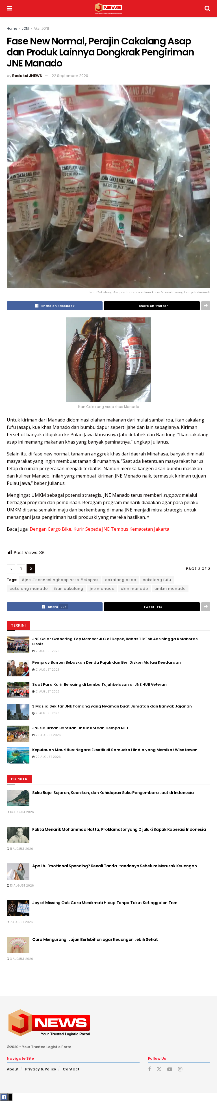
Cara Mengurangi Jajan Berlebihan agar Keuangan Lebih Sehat (95, 939)
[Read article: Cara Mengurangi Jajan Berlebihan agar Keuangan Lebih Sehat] (18, 945)
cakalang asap (120, 579)
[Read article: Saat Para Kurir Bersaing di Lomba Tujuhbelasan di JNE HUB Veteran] (18, 690)
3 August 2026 (21, 959)
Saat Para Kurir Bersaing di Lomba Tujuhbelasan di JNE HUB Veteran (99, 684)
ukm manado (134, 588)
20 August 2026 (48, 735)
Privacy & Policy (40, 1069)
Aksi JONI (41, 28)
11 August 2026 (21, 849)
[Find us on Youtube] (169, 1069)
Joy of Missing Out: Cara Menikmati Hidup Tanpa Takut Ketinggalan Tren (104, 903)
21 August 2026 (47, 651)
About (13, 1069)
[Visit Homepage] (108, 8)
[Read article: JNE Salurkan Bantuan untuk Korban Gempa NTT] (18, 734)
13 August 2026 (21, 885)
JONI (25, 28)
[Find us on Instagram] (180, 1069)
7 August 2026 (21, 922)
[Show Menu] (9, 8)
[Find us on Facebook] (149, 1069)
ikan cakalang (68, 588)
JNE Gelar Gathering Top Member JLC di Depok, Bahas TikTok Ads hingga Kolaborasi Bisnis (115, 641)
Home (12, 28)
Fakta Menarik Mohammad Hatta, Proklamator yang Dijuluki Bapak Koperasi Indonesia (119, 829)
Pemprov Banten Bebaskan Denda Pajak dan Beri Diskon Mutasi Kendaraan (106, 662)
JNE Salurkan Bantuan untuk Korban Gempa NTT (80, 728)
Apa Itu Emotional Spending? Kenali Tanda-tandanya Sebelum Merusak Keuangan (114, 866)
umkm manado (170, 588)
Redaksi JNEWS (27, 75)
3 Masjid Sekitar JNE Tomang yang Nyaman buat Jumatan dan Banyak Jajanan (112, 706)
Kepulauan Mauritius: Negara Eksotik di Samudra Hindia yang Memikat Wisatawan (115, 749)
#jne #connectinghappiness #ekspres (60, 579)
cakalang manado (29, 588)
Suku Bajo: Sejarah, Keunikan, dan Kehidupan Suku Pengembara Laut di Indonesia (113, 792)
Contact (71, 1069)
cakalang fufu (157, 579)
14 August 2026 (21, 812)
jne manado (102, 588)
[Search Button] (207, 8)
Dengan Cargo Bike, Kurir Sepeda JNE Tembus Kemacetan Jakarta (99, 529)
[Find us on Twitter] (159, 1069)
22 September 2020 (70, 75)
